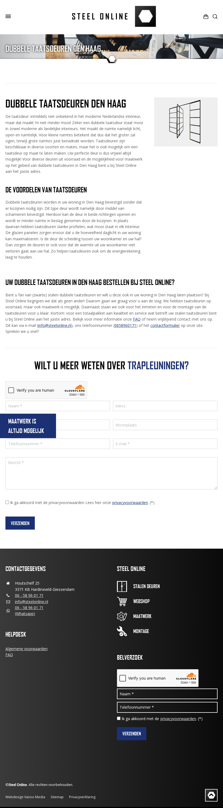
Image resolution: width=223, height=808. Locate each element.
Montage (141, 631)
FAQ (137, 319)
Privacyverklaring (82, 797)
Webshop (141, 601)
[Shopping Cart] (205, 16)
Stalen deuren (146, 586)
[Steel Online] (111, 16)
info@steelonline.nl (54, 325)
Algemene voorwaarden (26, 648)
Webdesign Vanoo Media (25, 797)
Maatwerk (142, 616)
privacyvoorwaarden (130, 502)
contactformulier (165, 325)
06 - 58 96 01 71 (29, 595)
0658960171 (125, 325)
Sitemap (57, 797)
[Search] (214, 16)
